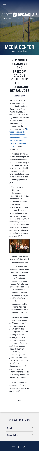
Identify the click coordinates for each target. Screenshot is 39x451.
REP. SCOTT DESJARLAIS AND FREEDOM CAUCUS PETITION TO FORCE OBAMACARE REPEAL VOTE (19, 75)
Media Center (22, 51)
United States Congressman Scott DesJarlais (19, 15)
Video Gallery (13, 435)
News (9, 428)
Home (14, 51)
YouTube (23, 447)
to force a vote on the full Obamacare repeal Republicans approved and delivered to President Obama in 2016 (18, 137)
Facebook (18, 447)
